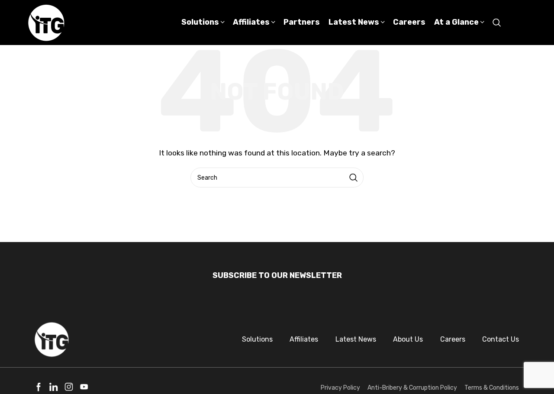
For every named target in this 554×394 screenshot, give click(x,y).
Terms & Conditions (491, 387)
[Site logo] (46, 22)
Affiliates (304, 339)
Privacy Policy (340, 387)
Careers (452, 339)
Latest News (355, 339)
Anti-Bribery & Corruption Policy (412, 387)
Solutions (257, 339)
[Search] (497, 22)
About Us (408, 339)
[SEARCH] (354, 177)
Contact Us (500, 339)
